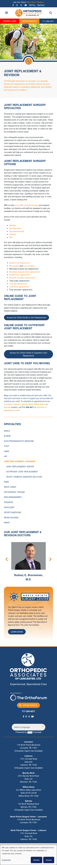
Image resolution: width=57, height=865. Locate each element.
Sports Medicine (12, 512)
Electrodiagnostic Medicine (19, 441)
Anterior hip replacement (19, 262)
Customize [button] (6, 860)
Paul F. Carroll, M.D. (32, 575)
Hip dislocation (15, 228)
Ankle (7, 430)
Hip (5, 456)
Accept (49, 860)
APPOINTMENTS (29, 21)
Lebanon (17, 404)
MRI (21, 205)
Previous (7, 559)
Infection (12, 234)
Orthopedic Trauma (14, 492)
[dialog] (28, 855)
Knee (6, 481)
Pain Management (13, 497)
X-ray (16, 205)
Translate (37, 732)
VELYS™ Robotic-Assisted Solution (24, 476)
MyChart (41, 5)
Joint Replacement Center (20, 466)
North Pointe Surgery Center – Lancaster (28, 816)
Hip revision (14, 265)
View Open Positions (35, 2)
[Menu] (6, 13)
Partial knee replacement (19, 274)
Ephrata (7, 407)
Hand (6, 451)
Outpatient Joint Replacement (22, 471)
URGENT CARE (9, 21)
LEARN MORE (17, 631)
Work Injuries (11, 517)
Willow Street (39, 404)
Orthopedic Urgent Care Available (28, 750)
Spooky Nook (27, 404)
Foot (6, 446)
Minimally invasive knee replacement (24, 271)
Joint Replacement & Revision (19, 461)
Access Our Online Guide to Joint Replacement (26, 317)
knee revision (28, 265)
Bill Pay (32, 5)
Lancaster (8, 404)
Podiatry (8, 502)
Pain (11, 237)
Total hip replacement (18, 283)
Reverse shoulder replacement (22, 277)
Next (49, 559)
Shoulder (9, 507)
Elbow (7, 435)
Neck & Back (10, 486)
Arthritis (12, 225)
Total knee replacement (19, 286)
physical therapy (31, 205)
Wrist (7, 522)
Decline (36, 860)
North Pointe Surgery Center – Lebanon (28, 830)
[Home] (28, 13)
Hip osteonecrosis (16, 231)
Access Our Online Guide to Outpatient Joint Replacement (28, 354)
